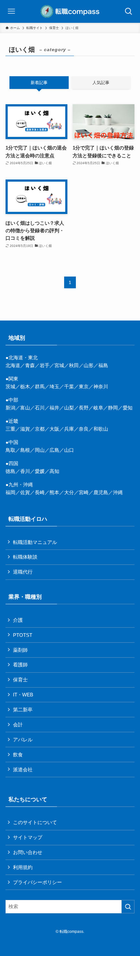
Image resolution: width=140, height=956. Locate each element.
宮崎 (84, 492)
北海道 (13, 365)
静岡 (113, 407)
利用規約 (23, 867)
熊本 (54, 492)
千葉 (69, 386)
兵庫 (69, 429)
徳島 (10, 471)
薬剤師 (20, 650)
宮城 (59, 365)
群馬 (40, 386)
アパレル (23, 739)
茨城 (10, 386)
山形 (88, 365)
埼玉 (54, 386)
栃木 (25, 386)
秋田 (74, 365)
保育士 (20, 679)
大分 (69, 492)
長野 (84, 407)
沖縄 (118, 492)
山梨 (69, 407)
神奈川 (100, 386)
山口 (69, 450)
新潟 (10, 407)
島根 (25, 450)
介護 (18, 620)
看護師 (20, 664)
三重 (10, 429)
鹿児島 (100, 492)
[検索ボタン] (128, 11)
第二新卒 (23, 709)
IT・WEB (23, 694)
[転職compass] (70, 11)
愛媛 (40, 471)
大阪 (54, 429)
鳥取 (10, 450)
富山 (25, 407)
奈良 (84, 429)
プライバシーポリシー (37, 882)
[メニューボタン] (11, 11)
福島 (103, 365)
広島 (54, 450)
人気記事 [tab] (100, 82)
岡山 (40, 450)
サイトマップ (27, 837)
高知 (54, 471)
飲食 (18, 754)
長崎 (40, 492)
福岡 (10, 492)
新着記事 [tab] (39, 82)
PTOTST (22, 635)
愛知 (128, 407)
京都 (40, 429)
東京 (84, 386)
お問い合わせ (27, 852)
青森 (30, 365)
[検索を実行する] (127, 906)
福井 (54, 407)
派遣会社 (23, 769)
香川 (25, 471)
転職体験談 (25, 557)
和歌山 (100, 429)
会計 (18, 724)
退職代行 (23, 572)
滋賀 (25, 429)
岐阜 (98, 407)
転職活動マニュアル (35, 542)
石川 (40, 407)
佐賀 (25, 492)
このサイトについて (35, 822)
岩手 (44, 365)
